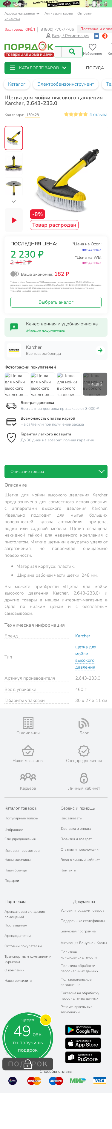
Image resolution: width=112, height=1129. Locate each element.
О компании (14, 970)
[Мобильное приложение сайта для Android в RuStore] (83, 1057)
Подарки (11, 880)
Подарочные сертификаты (83, 920)
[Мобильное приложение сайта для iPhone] (83, 1043)
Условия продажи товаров (82, 910)
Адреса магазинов (19, 13)
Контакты (68, 870)
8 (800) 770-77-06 (57, 29)
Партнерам (15, 901)
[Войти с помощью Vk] (96, 36)
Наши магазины (17, 859)
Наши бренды (15, 870)
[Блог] (84, 723)
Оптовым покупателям (23, 946)
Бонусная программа (78, 931)
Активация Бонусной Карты (84, 942)
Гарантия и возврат (76, 839)
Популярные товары (21, 818)
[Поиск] (72, 52)
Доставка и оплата (76, 828)
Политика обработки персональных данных (79, 968)
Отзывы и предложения (80, 849)
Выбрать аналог (56, 302)
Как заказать (71, 818)
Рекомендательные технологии (76, 1009)
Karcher (82, 636)
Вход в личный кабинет (80, 859)
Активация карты (59, 13)
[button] (37, 68)
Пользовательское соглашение (76, 982)
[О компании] (28, 723)
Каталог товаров (20, 808)
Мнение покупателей (45, 331)
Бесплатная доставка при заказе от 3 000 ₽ (60, 408)
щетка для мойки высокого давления (85, 657)
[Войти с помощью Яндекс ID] (105, 36)
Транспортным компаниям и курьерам (27, 959)
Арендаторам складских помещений (24, 914)
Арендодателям (17, 935)
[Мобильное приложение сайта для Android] (83, 1030)
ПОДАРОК (28, 1064)
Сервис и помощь (78, 808)
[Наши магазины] (28, 750)
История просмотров (21, 850)
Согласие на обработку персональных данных (80, 996)
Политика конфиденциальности (79, 955)
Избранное (13, 829)
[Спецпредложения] (84, 751)
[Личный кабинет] (84, 778)
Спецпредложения (20, 839)
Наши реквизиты (18, 980)
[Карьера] (28, 777)
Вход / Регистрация (70, 36)
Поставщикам (15, 925)
